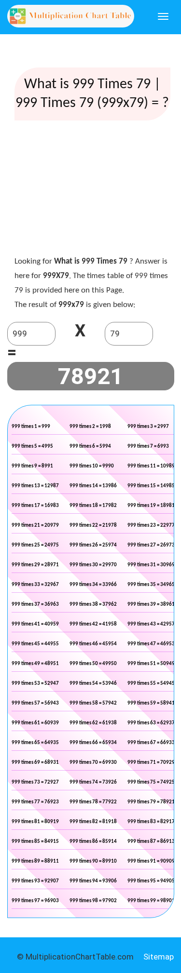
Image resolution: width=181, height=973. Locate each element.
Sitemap (158, 956)
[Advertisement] (92, 190)
